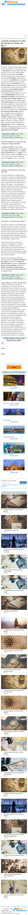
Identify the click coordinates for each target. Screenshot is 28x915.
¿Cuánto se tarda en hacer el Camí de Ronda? (13, 711)
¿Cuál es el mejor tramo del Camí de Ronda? (13, 794)
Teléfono (3, 348)
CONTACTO (24, 906)
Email (2, 343)
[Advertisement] (14, 20)
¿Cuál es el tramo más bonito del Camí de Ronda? (14, 550)
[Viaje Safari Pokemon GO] (14, 448)
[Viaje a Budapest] (14, 411)
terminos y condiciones (13, 484)
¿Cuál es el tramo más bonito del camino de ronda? (12, 670)
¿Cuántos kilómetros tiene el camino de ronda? (14, 591)
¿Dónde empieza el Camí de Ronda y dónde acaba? (13, 570)
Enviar (14, 367)
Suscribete (23, 482)
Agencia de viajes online (6, 906)
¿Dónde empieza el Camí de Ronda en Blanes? (14, 510)
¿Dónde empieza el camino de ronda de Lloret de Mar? (14, 773)
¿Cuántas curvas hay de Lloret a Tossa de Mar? (14, 895)
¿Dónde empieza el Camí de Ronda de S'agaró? (14, 815)
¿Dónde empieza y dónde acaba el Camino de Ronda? (13, 875)
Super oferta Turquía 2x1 (8, 471)
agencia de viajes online (9, 136)
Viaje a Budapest (6, 420)
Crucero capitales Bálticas (8, 437)
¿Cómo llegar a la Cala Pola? (11, 530)
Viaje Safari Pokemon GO (8, 454)
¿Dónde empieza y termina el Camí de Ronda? (13, 753)
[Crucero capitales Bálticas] (14, 429)
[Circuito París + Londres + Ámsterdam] (14, 396)
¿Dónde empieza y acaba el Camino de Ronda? (14, 630)
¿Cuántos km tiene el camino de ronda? (14, 855)
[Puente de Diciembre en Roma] (14, 382)
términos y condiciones (17, 364)
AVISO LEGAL (16, 906)
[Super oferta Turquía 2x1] (14, 465)
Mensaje (3, 354)
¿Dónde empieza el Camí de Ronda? (13, 650)
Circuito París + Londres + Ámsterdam (11, 403)
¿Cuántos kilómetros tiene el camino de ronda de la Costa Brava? (14, 835)
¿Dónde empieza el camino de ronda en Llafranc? (14, 732)
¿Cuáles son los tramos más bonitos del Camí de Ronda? (14, 691)
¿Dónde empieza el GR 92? (11, 611)
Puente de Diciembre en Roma (9, 386)
